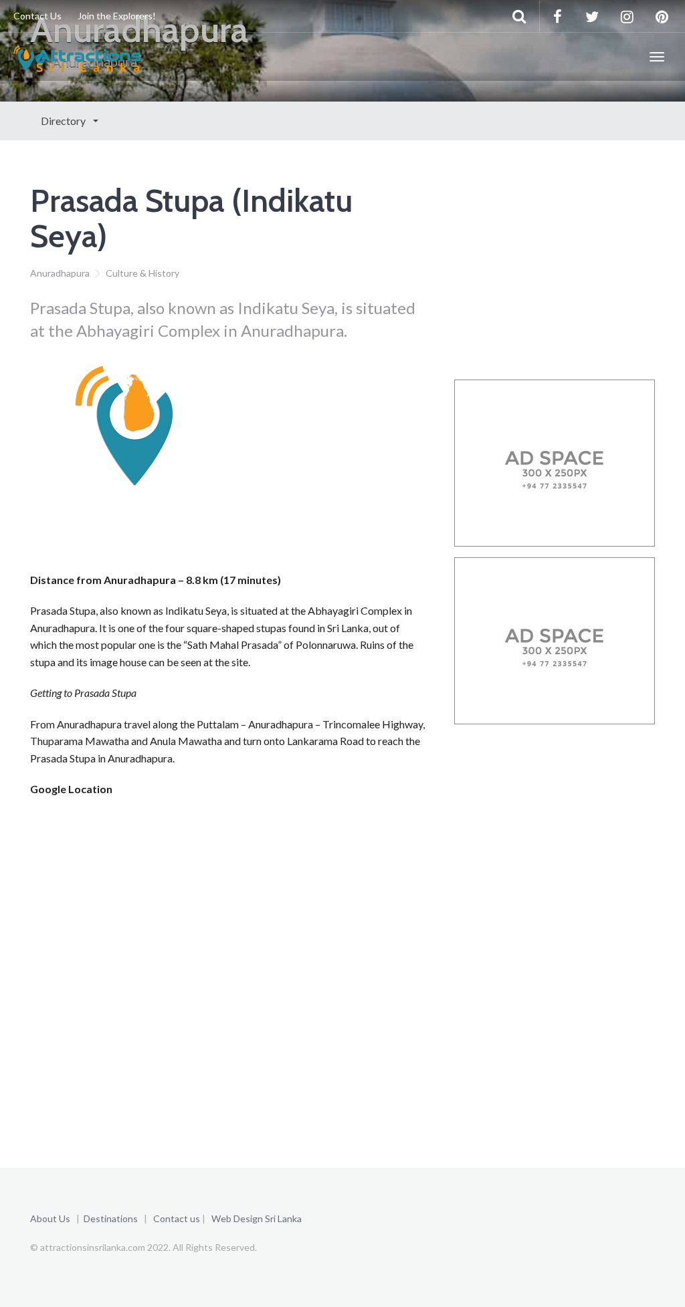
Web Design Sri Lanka (256, 1218)
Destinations (111, 1218)
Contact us (176, 1218)
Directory (64, 120)
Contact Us (37, 15)
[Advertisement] (273, 536)
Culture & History (142, 273)
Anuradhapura (60, 273)
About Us (50, 1218)
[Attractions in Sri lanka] (77, 57)
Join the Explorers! (117, 15)
